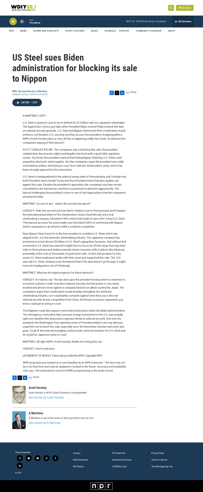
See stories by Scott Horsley (46, 397)
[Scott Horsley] (19, 395)
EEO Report (78, 466)
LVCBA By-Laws (119, 466)
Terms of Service (159, 460)
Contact (76, 453)
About (171, 31)
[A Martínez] (19, 420)
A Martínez (41, 91)
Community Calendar (149, 31)
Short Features (75, 31)
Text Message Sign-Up (161, 466)
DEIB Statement (80, 460)
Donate (186, 7)
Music (94, 31)
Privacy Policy (157, 453)
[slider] (26, 21)
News (23, 31)
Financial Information (122, 460)
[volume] (22, 21)
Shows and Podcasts (46, 31)
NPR (11, 31)
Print (133, 92)
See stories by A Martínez (44, 422)
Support (124, 31)
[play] (13, 21)
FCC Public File (118, 453)
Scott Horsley (28, 91)
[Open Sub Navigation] (16, 31)
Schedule (110, 31)
